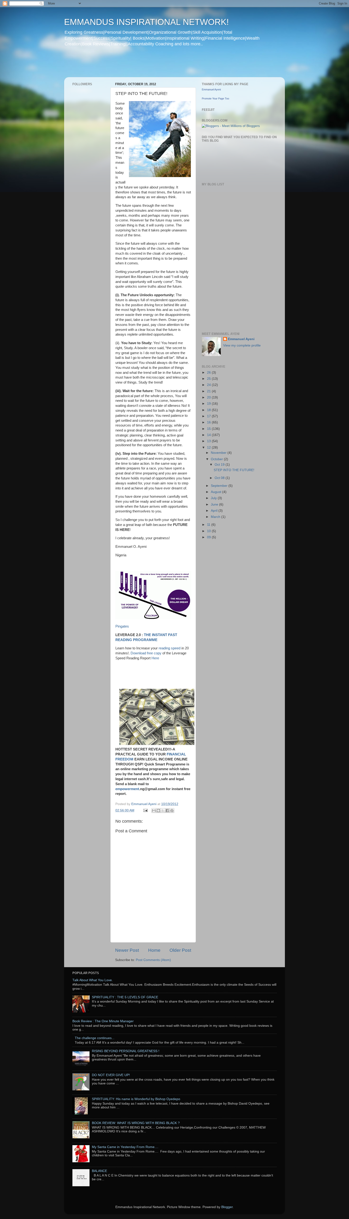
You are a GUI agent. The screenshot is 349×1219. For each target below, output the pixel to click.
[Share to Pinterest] (172, 810)
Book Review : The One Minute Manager (103, 1021)
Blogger (227, 1207)
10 (209, 531)
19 (209, 403)
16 (209, 422)
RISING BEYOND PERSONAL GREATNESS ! (125, 1051)
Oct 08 (220, 478)
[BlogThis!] (158, 810)
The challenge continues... (94, 1038)
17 (209, 416)
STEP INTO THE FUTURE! (234, 470)
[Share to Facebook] (167, 810)
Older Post (180, 950)
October (217, 459)
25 (209, 378)
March (216, 517)
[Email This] (153, 810)
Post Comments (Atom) (153, 960)
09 (209, 537)
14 (209, 435)
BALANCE (99, 1171)
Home (154, 950)
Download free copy (146, 653)
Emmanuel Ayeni (211, 89)
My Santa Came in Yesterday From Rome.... (125, 1147)
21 (209, 391)
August (216, 492)
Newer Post (127, 950)
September (219, 486)
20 (209, 397)
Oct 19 (220, 464)
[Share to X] (162, 810)
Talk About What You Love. (92, 980)
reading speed (169, 648)
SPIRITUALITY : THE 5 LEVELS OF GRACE (125, 997)
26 (209, 372)
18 (209, 410)
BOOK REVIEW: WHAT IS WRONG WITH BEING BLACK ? (136, 1123)
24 (209, 385)
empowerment (127, 789)
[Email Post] (145, 810)
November (219, 453)
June (215, 504)
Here (155, 658)
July (214, 498)
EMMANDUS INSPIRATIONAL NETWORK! (146, 22)
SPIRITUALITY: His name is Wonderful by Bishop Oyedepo (136, 1099)
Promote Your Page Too (215, 98)
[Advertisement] (155, 65)
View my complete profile (242, 345)
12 (209, 447)
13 (209, 441)
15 (209, 429)
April (214, 510)
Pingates (122, 626)
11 (209, 524)
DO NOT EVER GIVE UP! (111, 1075)
